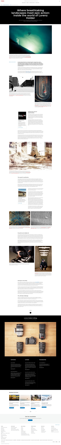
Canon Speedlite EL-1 (42, 362)
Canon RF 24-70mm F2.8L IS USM (30, 372)
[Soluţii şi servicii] (39, 2)
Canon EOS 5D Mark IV (14, 371)
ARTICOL (32, 401)
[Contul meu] (59, 1)
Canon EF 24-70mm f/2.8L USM (19, 95)
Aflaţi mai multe (33, 408)
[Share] (30, 313)
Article (42, 401)
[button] (25, 411)
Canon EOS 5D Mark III (21, 227)
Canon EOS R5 (13, 362)
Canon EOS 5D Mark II (11, 95)
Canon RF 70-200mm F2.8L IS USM (30, 362)
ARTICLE (10, 401)
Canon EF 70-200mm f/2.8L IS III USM (43, 106)
